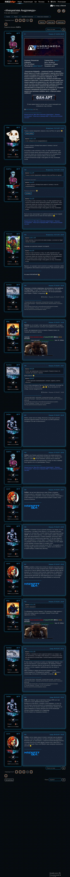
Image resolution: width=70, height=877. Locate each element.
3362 (17, 150)
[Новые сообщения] (59, 11)
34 (25, 285)
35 (25, 322)
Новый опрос (60, 22)
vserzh (8, 489)
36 (25, 365)
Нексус (56, 60)
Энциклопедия (28, 2)
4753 (17, 512)
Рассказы (41, 2)
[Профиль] (17, 33)
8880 (17, 343)
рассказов (27, 338)
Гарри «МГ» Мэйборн (59, 340)
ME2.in (55, 337)
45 (25, 734)
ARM (7, 322)
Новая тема (51, 22)
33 (25, 234)
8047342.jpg (29, 109)
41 (25, 564)
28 (17, 61)
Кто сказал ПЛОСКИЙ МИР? (31, 274)
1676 (17, 257)
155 (17, 516)
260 (17, 347)
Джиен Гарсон (37, 66)
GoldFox (18, 27)
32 (25, 170)
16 (17, 261)
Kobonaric (9, 234)
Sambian (9, 285)
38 (25, 452)
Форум (20, 2)
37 (25, 415)
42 (25, 601)
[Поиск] (48, 1)
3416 (17, 438)
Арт (35, 2)
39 (17, 154)
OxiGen (8, 414)
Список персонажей (35, 340)
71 (17, 442)
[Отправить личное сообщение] (19, 33)
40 (25, 527)
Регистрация (62, 2)
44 (16, 302)
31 (25, 128)
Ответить (42, 22)
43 (25, 648)
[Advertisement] (46, 784)
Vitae (7, 127)
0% (9, 56)
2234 (17, 56)
